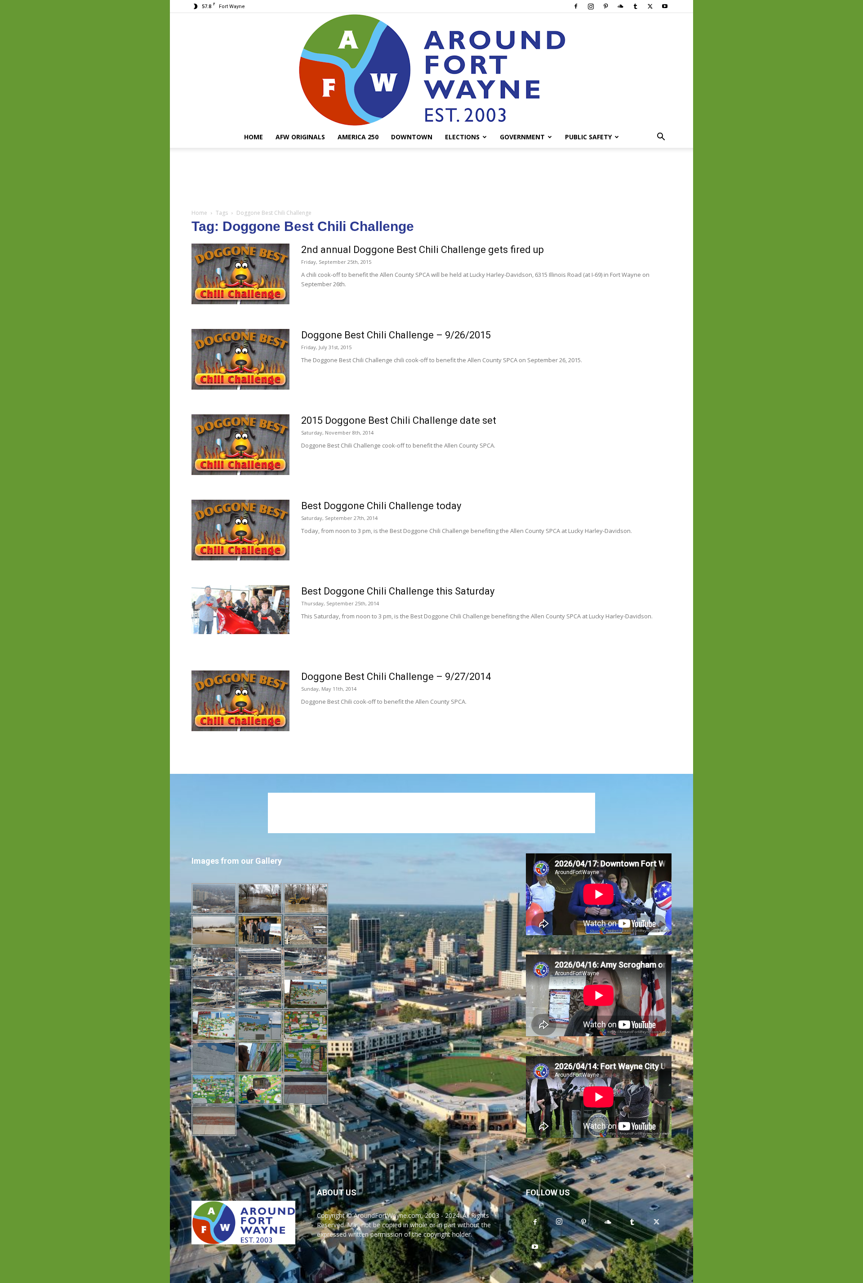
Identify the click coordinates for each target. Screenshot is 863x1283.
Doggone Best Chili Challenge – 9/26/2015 (396, 335)
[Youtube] (665, 6)
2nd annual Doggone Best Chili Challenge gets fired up (422, 249)
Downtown (411, 137)
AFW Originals (300, 137)
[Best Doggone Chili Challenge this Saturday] (240, 609)
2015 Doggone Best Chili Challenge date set (398, 420)
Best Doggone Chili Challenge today (381, 505)
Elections (462, 137)
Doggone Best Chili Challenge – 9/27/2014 (396, 676)
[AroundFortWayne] (431, 69)
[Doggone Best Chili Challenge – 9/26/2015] (240, 359)
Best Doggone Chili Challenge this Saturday (397, 591)
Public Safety (588, 137)
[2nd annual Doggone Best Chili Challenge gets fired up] (240, 274)
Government (522, 137)
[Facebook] (576, 6)
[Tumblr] (635, 6)
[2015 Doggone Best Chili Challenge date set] (240, 444)
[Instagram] (590, 6)
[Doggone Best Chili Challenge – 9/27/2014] (240, 700)
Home (253, 137)
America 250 (358, 137)
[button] (661, 137)
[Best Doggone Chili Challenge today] (240, 530)
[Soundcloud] (620, 6)
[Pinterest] (605, 6)
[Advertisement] (431, 179)
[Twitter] (650, 6)
